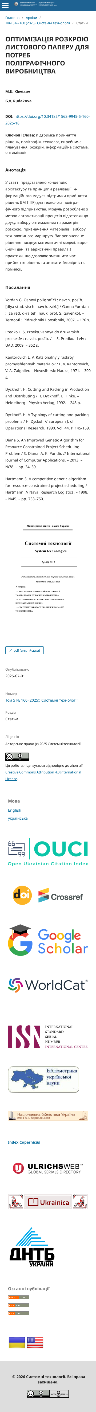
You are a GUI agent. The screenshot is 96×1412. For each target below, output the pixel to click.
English (14, 810)
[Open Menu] (5, 5)
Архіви (31, 17)
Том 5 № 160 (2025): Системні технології (37, 23)
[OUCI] (48, 864)
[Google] (48, 954)
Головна (12, 17)
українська (18, 818)
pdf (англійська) (26, 650)
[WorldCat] (48, 995)
